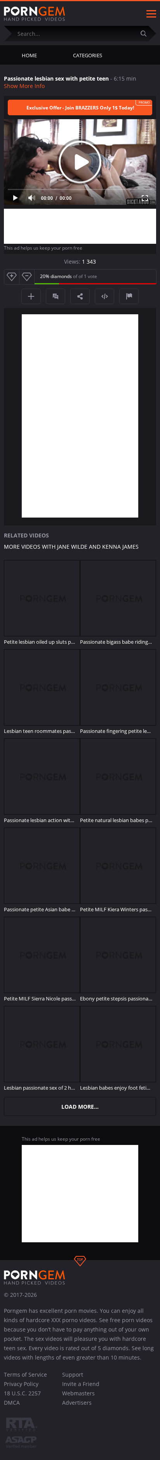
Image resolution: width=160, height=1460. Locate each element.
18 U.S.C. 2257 (22, 1393)
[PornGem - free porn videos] (34, 14)
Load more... (80, 1106)
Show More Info (24, 86)
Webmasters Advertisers (78, 1398)
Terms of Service (25, 1374)
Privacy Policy (21, 1384)
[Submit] (146, 33)
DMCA (12, 1402)
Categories (87, 55)
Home (29, 55)
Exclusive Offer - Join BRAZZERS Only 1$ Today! (80, 107)
